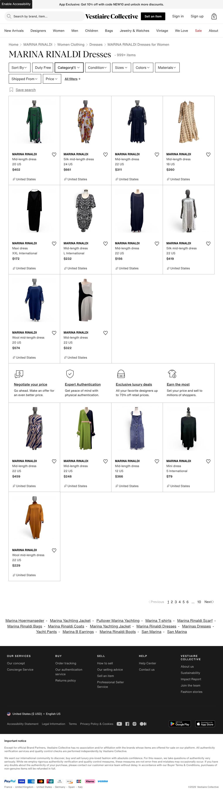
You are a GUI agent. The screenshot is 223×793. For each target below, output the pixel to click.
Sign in (178, 16)
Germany (60, 787)
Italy (80, 787)
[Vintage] (171, 30)
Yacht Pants (46, 631)
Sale (198, 30)
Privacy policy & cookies (96, 724)
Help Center (147, 663)
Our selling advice (110, 669)
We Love (181, 30)
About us (187, 666)
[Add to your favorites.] (54, 154)
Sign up (197, 16)
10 (199, 601)
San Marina (151, 631)
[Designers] (49, 30)
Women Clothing (70, 44)
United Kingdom (24, 787)
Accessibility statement (22, 724)
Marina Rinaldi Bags (24, 626)
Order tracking (65, 663)
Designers (38, 30)
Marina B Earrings (78, 631)
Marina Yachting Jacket (70, 620)
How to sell (105, 663)
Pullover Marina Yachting (118, 620)
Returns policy (65, 680)
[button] (214, 16)
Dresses (96, 44)
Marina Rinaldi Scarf (195, 620)
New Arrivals (14, 30)
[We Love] (191, 30)
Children (91, 30)
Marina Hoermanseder (24, 620)
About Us (216, 30)
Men (74, 30)
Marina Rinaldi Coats (66, 626)
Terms (73, 724)
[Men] (81, 30)
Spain (71, 787)
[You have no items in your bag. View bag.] (214, 16)
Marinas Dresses (196, 626)
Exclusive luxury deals (134, 384)
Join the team (190, 685)
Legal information (53, 724)
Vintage (162, 30)
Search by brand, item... (30, 16)
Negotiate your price (30, 384)
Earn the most (178, 384)
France (8, 787)
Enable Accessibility (16, 4)
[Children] (101, 30)
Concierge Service (20, 669)
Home (13, 44)
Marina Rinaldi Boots (118, 631)
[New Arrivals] (27, 30)
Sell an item (153, 16)
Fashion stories (191, 692)
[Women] (68, 30)
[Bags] (116, 30)
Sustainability (190, 673)
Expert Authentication (83, 384)
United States (44, 787)
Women (58, 30)
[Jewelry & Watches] (152, 30)
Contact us (147, 669)
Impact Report (191, 679)
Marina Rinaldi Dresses (156, 626)
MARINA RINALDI (37, 44)
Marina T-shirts (158, 620)
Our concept (16, 663)
